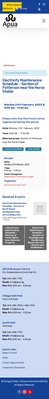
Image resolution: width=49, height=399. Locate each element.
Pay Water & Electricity (12, 7)
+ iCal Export (33, 149)
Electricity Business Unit (15, 185)
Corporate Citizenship (13, 367)
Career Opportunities (13, 362)
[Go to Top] (43, 393)
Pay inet (22, 8)
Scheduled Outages (25, 177)
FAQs (5, 357)
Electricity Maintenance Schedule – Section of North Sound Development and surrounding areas (14, 209)
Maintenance (10, 177)
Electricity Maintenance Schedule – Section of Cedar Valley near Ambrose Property (12, 235)
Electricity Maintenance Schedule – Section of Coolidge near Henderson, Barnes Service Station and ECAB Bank (36, 238)
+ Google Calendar (13, 149)
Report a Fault (9, 352)
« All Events (8, 65)
